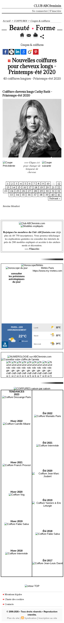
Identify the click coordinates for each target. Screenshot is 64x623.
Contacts (9, 604)
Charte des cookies (14, 599)
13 (8, 187)
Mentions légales (13, 594)
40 (52, 194)
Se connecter (40, 11)
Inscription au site (48, 618)
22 (58, 187)
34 (17, 194)
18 (35, 187)
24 (11, 191)
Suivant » (54, 198)
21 (53, 187)
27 (29, 191)
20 (47, 187)
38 (40, 194)
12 (59, 183)
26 (23, 191)
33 (11, 194)
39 (46, 194)
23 (5, 191)
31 (53, 191)
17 (30, 187)
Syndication (30, 618)
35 (23, 194)
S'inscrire (55, 11)
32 (58, 191)
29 (41, 191)
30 (47, 191)
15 (19, 187)
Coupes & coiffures (40, 20)
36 (29, 194)
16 (24, 187)
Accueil (6, 20)
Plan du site (13, 618)
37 (34, 194)
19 (41, 187)
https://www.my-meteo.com (47, 270)
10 (48, 183)
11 (53, 183)
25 (17, 191)
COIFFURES (20, 20)
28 (35, 191)
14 (13, 187)
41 (58, 194)
